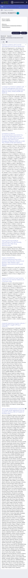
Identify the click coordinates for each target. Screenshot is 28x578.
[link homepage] (5, 2)
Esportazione (15, 33)
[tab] (3, 42)
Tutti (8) (24, 33)
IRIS (2, 10)
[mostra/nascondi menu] (26, 2)
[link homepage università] (17, 2)
